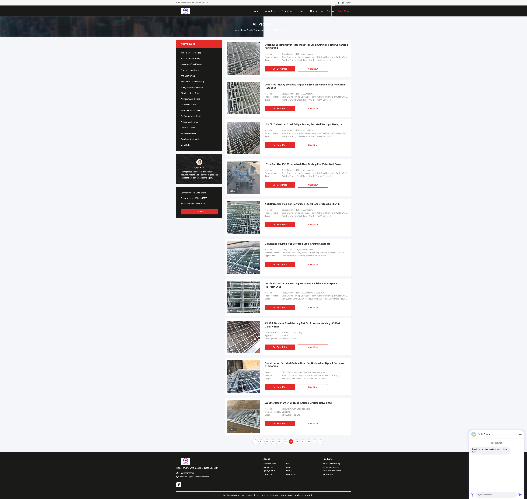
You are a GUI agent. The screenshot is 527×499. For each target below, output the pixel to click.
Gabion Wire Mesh (188, 133)
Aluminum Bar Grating (190, 99)
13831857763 (201, 198)
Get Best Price (280, 69)
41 (267, 442)
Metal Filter (186, 145)
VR (328, 10)
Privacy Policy (291, 474)
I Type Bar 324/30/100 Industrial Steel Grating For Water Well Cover (303, 164)
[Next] (315, 441)
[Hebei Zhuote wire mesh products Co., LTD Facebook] (339, 2)
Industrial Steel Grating (191, 53)
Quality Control (269, 471)
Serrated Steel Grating (191, 58)
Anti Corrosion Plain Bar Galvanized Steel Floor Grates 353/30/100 (302, 204)
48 (309, 442)
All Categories (328, 474)
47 (303, 442)
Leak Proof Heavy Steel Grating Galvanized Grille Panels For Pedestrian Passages (305, 86)
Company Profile (270, 464)
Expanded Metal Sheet (191, 110)
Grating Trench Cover (190, 70)
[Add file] (473, 495)
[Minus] (520, 434)
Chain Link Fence (188, 128)
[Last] (321, 441)
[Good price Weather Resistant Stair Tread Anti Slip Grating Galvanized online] (243, 416)
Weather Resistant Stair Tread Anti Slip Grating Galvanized (298, 402)
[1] (254, 441)
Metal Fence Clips (188, 105)
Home (236, 30)
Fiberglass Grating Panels (192, 87)
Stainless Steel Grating (191, 93)
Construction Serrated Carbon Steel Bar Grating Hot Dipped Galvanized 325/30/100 (305, 365)
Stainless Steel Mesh (190, 139)
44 (285, 442)
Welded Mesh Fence (189, 122)
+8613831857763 (199, 204)
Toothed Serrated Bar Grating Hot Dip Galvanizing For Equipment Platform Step (302, 285)
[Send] (520, 495)
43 (279, 442)
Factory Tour (268, 467)
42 (273, 442)
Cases (288, 467)
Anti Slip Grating (188, 76)
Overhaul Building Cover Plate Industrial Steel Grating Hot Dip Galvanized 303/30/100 (306, 46)
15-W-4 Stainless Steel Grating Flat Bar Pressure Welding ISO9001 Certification (302, 325)
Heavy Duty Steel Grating (192, 64)
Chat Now (199, 211)
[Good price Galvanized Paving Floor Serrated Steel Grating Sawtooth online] (243, 257)
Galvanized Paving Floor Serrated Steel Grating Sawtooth (297, 243)
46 (297, 442)
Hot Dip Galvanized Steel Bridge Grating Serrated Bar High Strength (303, 124)
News (288, 464)
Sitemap (289, 471)
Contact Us (268, 474)
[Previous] (260, 441)
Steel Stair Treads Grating (192, 82)
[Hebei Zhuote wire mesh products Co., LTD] (185, 11)
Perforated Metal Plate (191, 116)
